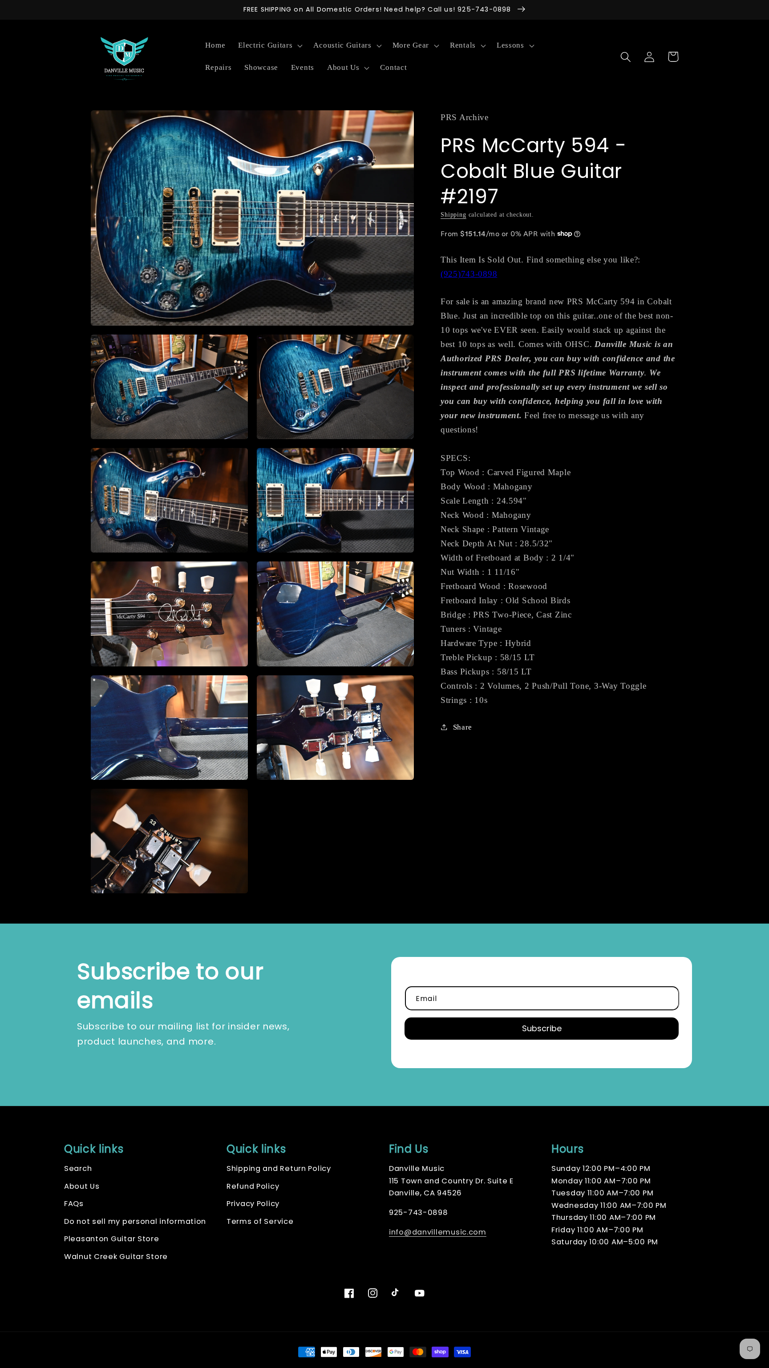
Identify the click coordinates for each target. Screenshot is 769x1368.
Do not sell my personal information (135, 1221)
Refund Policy (253, 1186)
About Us (82, 1186)
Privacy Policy (253, 1204)
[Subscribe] (542, 1028)
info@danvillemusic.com (437, 1232)
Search (78, 1168)
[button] (269, 46)
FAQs (74, 1204)
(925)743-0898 (469, 273)
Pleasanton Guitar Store (111, 1239)
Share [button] (462, 726)
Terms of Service (260, 1221)
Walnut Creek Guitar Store (116, 1256)
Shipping (453, 214)
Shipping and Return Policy (279, 1168)
